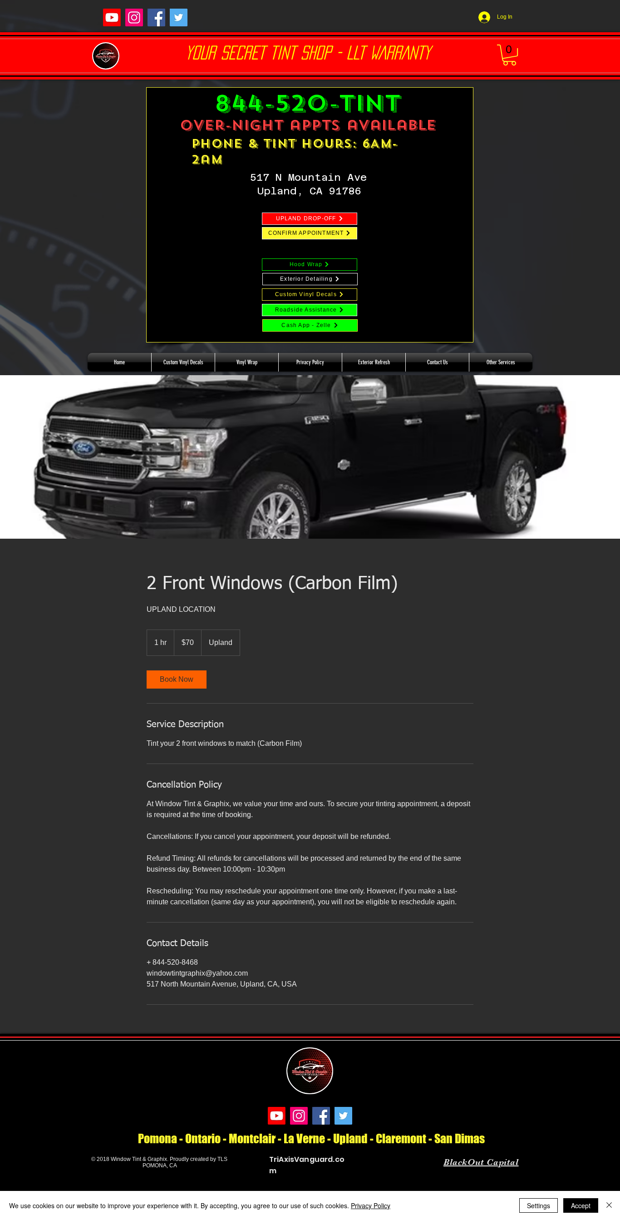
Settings (538, 1205)
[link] (177, 679)
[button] (509, 55)
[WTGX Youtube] (112, 17)
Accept (580, 1205)
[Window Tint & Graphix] (134, 17)
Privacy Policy (370, 1205)
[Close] (609, 1205)
